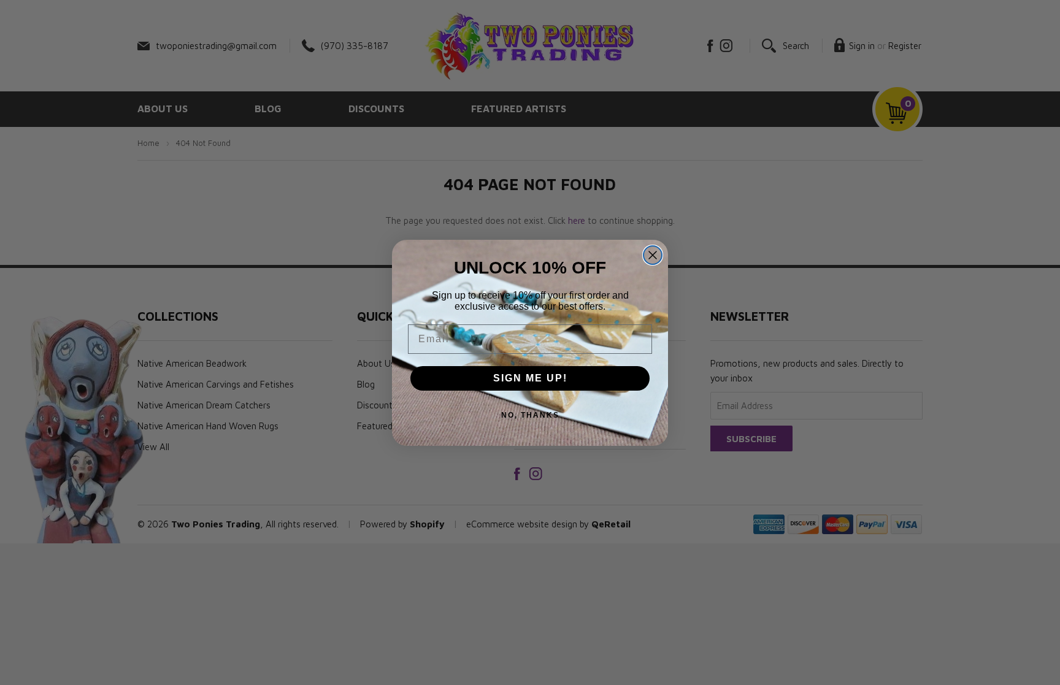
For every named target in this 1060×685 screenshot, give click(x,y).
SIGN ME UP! (530, 378)
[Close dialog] (652, 255)
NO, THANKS (530, 415)
